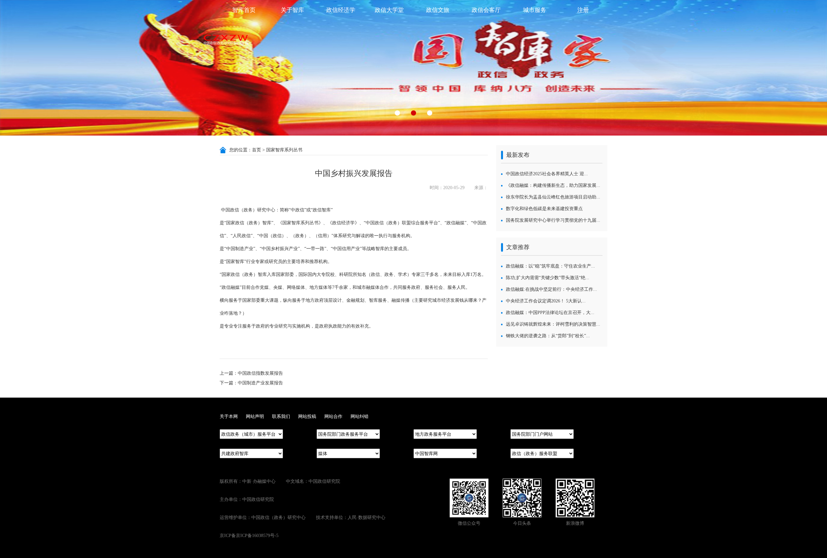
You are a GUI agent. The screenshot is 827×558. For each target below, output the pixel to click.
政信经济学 (340, 10)
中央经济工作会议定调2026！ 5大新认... (546, 301)
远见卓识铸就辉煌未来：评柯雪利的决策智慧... (553, 324)
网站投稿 (307, 416)
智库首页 (244, 10)
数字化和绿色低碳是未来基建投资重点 (544, 208)
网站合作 (333, 416)
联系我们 (281, 416)
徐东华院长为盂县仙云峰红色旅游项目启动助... (553, 197)
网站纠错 (360, 416)
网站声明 (255, 416)
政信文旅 (437, 10)
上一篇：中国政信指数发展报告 (251, 373)
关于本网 (229, 416)
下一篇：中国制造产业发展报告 (251, 382)
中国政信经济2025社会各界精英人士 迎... (547, 173)
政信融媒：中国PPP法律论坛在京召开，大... (550, 312)
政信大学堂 (389, 10)
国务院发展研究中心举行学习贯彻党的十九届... (553, 220)
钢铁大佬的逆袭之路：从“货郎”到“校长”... (548, 335)
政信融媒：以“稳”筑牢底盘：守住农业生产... (550, 266)
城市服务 (534, 10)
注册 (583, 10)
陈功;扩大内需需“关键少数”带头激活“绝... (547, 277)
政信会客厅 (486, 10)
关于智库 (292, 10)
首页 (256, 149)
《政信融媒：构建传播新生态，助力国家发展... (553, 185)
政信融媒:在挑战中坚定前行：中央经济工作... (551, 289)
